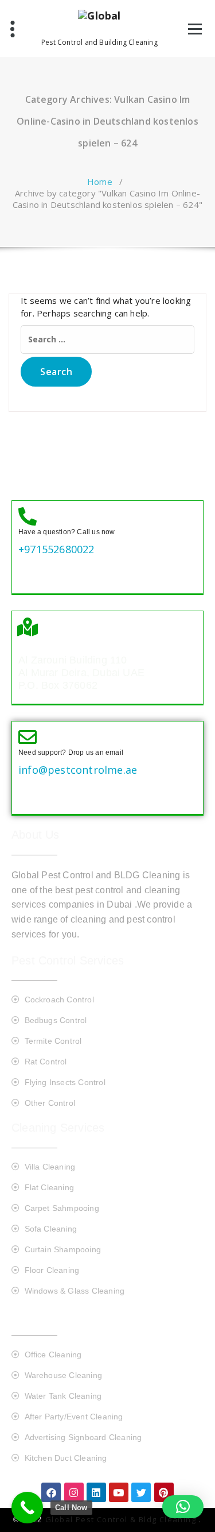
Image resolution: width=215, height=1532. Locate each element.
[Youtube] (118, 1492)
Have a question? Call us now (66, 532)
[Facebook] (51, 1492)
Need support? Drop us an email (70, 752)
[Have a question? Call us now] (27, 516)
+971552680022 (56, 549)
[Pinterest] (164, 1492)
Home (99, 181)
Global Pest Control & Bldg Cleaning (121, 1519)
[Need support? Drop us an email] (27, 737)
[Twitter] (141, 1492)
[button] (183, 1506)
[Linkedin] (96, 1492)
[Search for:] (107, 339)
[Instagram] (74, 1492)
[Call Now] (27, 1507)
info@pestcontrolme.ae (77, 770)
